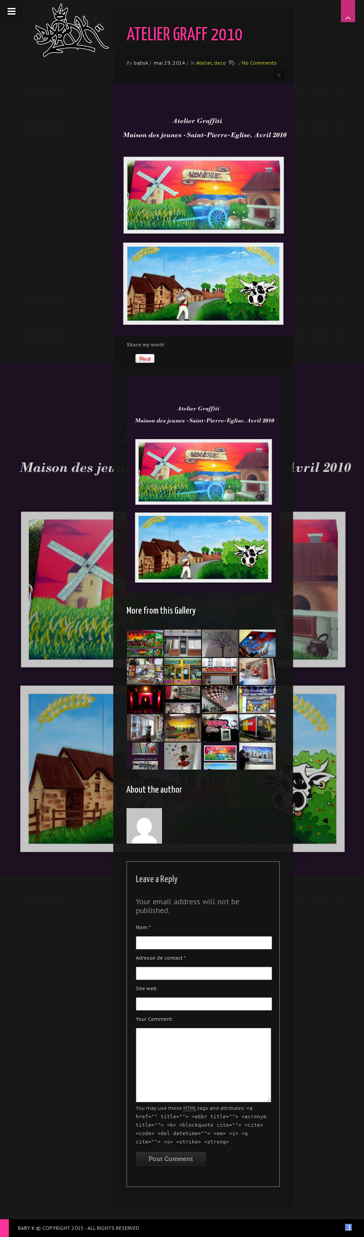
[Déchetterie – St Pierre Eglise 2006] (145, 643)
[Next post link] (278, 75)
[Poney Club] (182, 728)
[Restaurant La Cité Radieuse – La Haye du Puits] (182, 643)
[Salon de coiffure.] (182, 699)
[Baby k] (71, 30)
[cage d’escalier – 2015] (220, 643)
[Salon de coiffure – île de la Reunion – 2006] (182, 671)
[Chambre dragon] (257, 643)
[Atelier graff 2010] (220, 756)
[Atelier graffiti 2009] (145, 671)
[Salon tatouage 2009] (220, 671)
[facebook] (348, 1227)
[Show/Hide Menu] (11, 11)
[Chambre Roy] (257, 756)
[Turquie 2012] (145, 699)
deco (220, 62)
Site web (146, 988)
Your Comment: (154, 1018)
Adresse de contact (161, 957)
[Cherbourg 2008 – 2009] (145, 756)
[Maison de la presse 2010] (257, 699)
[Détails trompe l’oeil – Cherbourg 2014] (145, 728)
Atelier (204, 62)
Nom (143, 927)
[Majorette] (182, 756)
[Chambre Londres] (257, 671)
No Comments (259, 62)
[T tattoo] (220, 728)
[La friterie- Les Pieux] (257, 728)
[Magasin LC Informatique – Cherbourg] (220, 699)
